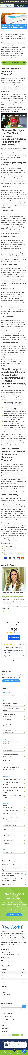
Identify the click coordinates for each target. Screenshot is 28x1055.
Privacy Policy (14, 1041)
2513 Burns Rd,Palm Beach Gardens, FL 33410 (11, 953)
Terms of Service (8, 1016)
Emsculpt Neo (6, 994)
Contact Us (6, 1028)
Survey (4, 1025)
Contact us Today (14, 914)
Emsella (4, 992)
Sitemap (4, 1031)
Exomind (4, 989)
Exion (3, 999)
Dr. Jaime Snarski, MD (12, 596)
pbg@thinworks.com (9, 961)
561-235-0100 (7, 958)
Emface (4, 997)
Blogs (4, 1022)
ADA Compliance (22, 1041)
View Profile (6, 612)
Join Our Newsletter (7, 1003)
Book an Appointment (11, 680)
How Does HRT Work (9, 546)
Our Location (7, 1013)
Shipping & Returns (8, 1019)
